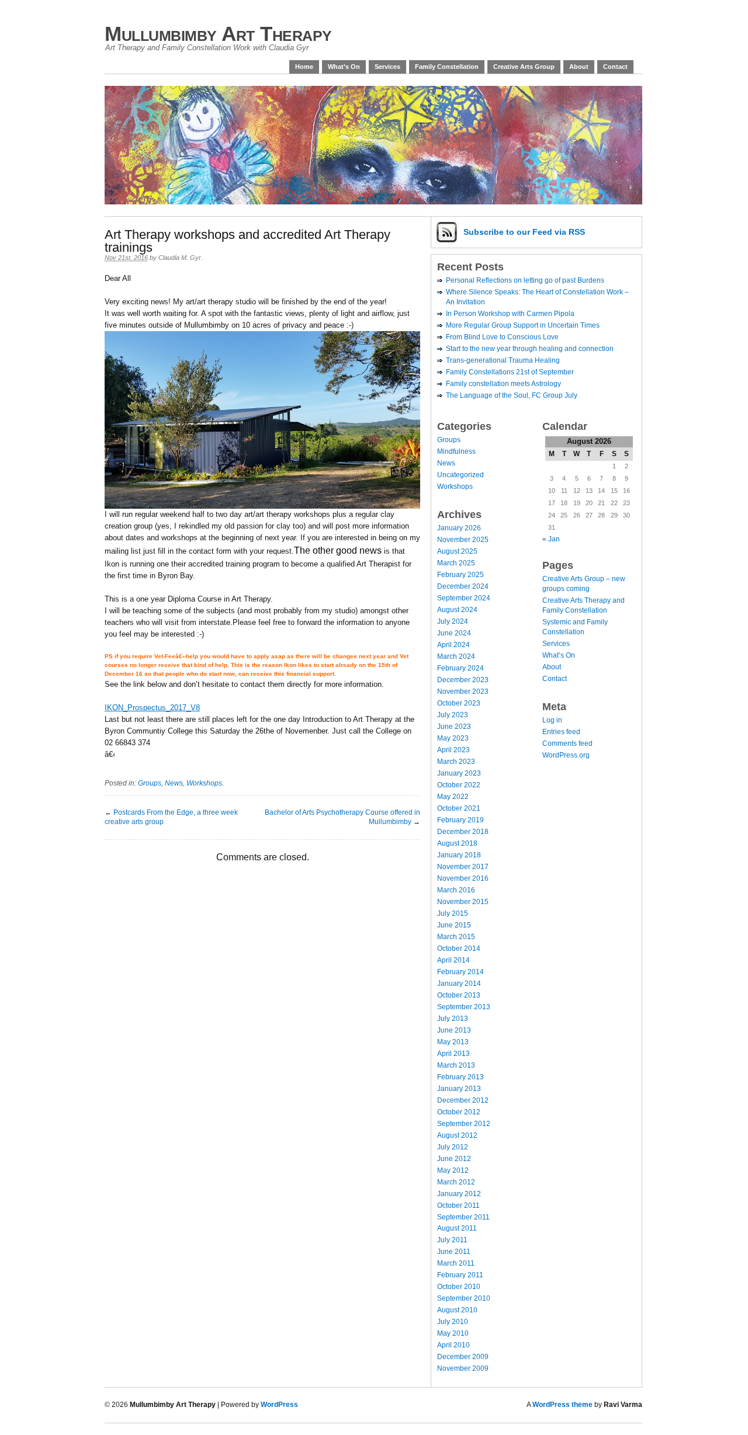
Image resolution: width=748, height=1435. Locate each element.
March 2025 (456, 563)
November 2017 (463, 867)
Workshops (204, 783)
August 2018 (457, 843)
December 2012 (463, 1100)
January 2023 (459, 773)
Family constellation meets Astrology (503, 384)
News (174, 783)
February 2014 (460, 972)
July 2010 (452, 1322)
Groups (149, 783)
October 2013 (458, 995)
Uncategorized (460, 475)
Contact (615, 66)
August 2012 (457, 1135)
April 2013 (453, 1054)
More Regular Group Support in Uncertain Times (523, 325)
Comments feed (567, 743)
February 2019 (460, 820)
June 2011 (453, 1252)
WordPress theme (562, 1405)
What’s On (344, 66)
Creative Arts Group (524, 66)
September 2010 (463, 1298)
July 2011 (452, 1240)
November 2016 (463, 878)
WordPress (279, 1405)
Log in (552, 720)
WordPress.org (566, 755)
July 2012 (452, 1147)
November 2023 (463, 691)
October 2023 (458, 703)
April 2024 (453, 645)
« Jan (551, 539)
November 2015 (463, 902)
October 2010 (458, 1287)
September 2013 (463, 1007)
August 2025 (457, 551)
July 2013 (452, 1018)
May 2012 (453, 1170)
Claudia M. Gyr (179, 257)
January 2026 (459, 528)
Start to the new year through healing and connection (530, 349)
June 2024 (454, 633)
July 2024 (452, 621)
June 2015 (454, 925)
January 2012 (459, 1194)
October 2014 (458, 948)
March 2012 (456, 1182)
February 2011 (460, 1275)
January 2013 (459, 1089)
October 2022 (458, 785)
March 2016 (456, 890)
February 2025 (460, 575)
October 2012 (458, 1112)
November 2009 (463, 1368)
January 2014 (459, 983)
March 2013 (456, 1065)
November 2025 (463, 540)
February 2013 (460, 1077)
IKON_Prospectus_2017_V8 (152, 707)
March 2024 (456, 656)
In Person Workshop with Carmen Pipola (510, 314)
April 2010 (453, 1345)
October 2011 (458, 1205)
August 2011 (457, 1228)
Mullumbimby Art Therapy (218, 33)
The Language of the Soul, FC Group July (511, 395)
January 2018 (459, 855)
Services (387, 66)
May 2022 (453, 797)
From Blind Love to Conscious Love (502, 337)
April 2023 (453, 750)
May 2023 (453, 738)
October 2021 (458, 808)
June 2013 (454, 1030)
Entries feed (561, 732)
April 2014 (453, 960)
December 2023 (463, 680)
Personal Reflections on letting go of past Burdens (525, 280)
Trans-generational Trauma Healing (503, 360)
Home (304, 66)
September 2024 (463, 598)
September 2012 (463, 1124)
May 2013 (453, 1042)
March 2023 (456, 762)
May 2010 (453, 1333)
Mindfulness (456, 451)
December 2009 (463, 1357)
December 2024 (463, 586)
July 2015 (452, 913)
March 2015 (456, 937)
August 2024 (457, 610)
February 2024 (460, 668)
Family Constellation (447, 66)
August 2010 (457, 1310)
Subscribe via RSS (524, 232)
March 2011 (456, 1263)
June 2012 (454, 1159)
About (578, 66)
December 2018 (463, 832)
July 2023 (452, 715)
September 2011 (463, 1217)
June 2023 (454, 726)
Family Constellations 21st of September (510, 372)
